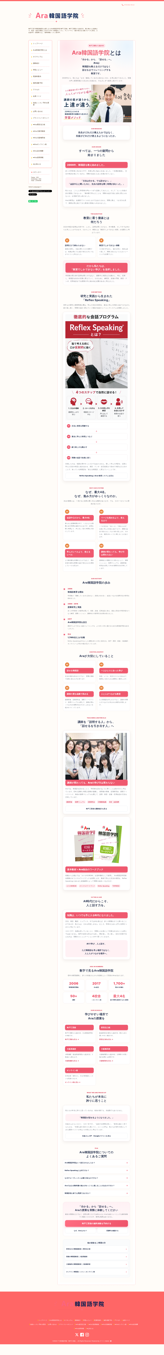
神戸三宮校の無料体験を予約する (96, 1223)
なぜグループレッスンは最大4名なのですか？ (81, 1178)
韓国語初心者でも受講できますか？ (78, 1193)
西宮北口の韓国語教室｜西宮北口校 (78, 1249)
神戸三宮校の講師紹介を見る (96, 809)
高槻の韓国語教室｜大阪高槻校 (76, 1256)
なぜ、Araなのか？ (80, 1230)
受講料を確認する (112, 1230)
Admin (107, 1341)
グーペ (102, 1341)
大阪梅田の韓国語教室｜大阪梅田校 (78, 1264)
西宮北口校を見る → (106, 1039)
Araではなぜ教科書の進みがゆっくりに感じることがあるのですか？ (90, 1185)
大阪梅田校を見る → (106, 1061)
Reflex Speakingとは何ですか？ (77, 1170)
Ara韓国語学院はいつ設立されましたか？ (80, 1163)
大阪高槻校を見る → (72, 1061)
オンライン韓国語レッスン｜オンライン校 (80, 1272)
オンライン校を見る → (72, 1082)
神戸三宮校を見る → (72, 1039)
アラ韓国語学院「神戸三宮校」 (67, 1341)
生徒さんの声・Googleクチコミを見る (96, 1136)
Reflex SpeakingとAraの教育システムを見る (96, 476)
